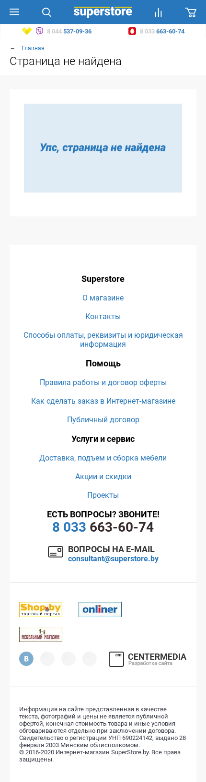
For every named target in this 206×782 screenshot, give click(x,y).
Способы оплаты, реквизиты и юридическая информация (103, 340)
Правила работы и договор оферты (103, 382)
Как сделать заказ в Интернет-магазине (103, 401)
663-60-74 (103, 527)
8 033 (161, 31)
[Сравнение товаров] (158, 12)
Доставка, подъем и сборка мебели (103, 457)
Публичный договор (103, 419)
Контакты (103, 316)
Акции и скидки (103, 476)
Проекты (103, 495)
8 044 (69, 31)
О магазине (103, 297)
